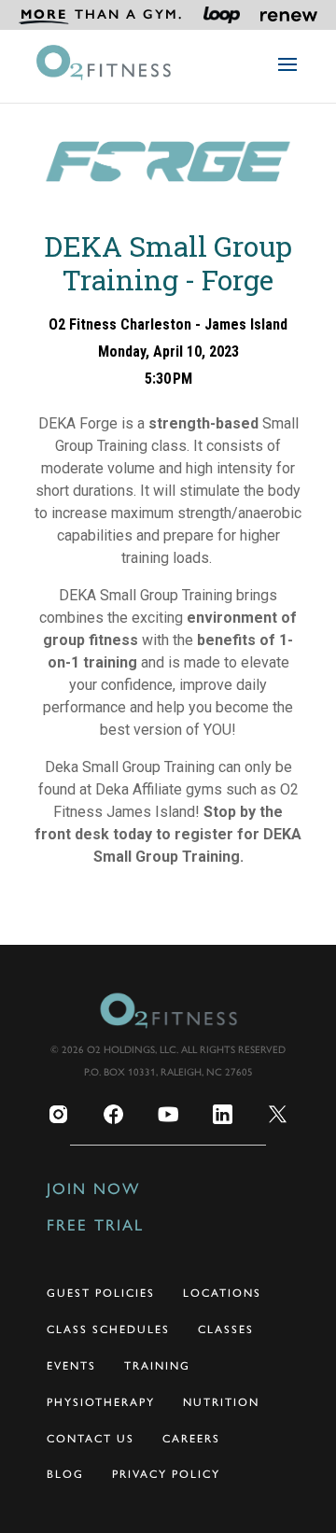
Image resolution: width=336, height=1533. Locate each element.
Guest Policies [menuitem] (101, 1293)
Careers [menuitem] (191, 1438)
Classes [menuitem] (226, 1329)
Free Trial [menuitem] (95, 1225)
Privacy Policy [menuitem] (166, 1474)
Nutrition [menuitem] (221, 1402)
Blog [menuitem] (65, 1474)
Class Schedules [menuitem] (108, 1329)
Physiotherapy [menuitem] (101, 1402)
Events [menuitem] (71, 1365)
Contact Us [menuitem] (90, 1438)
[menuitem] (101, 15)
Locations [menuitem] (222, 1293)
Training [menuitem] (157, 1365)
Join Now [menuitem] (93, 1188)
